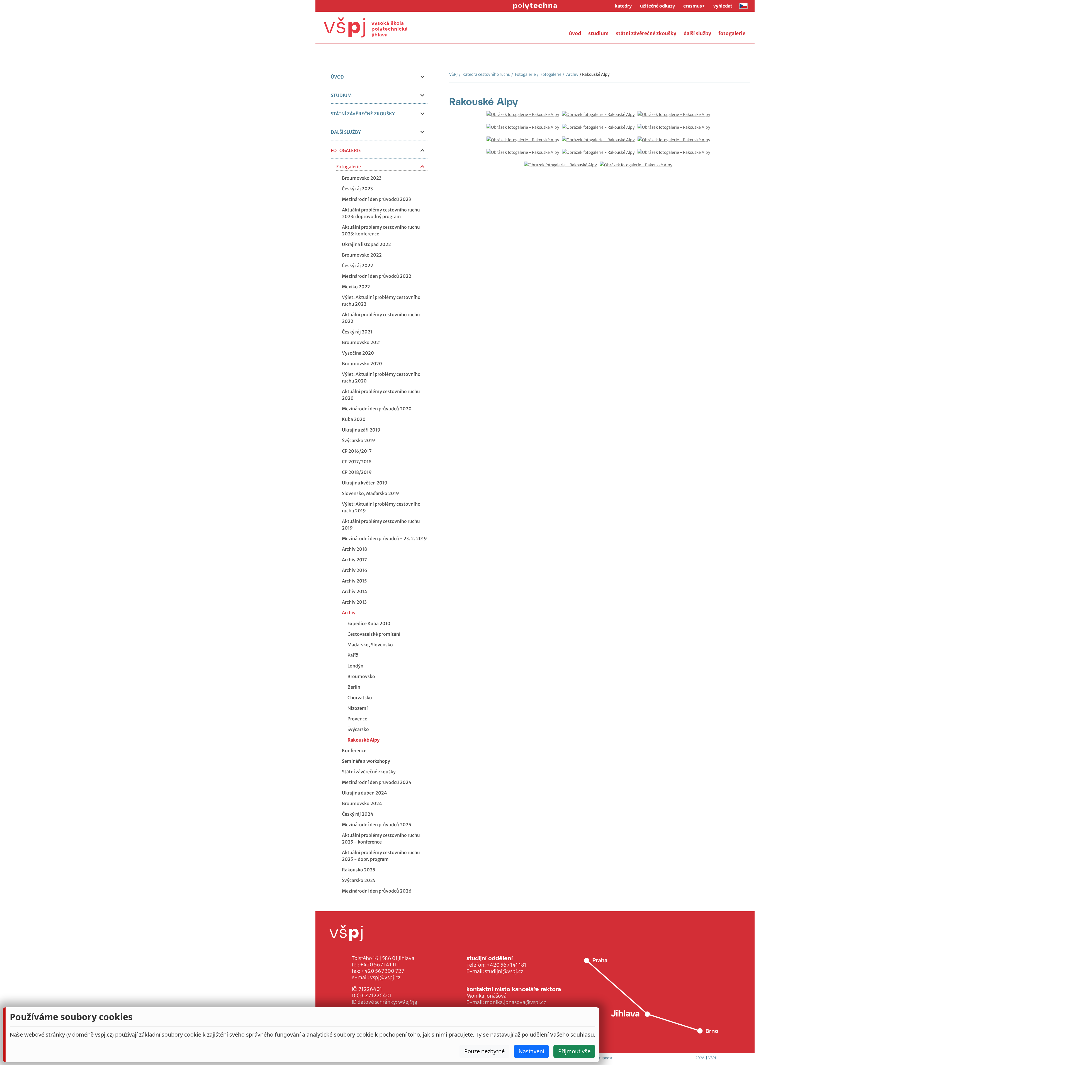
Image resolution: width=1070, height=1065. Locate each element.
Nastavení (531, 1051)
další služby (697, 33)
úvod (575, 33)
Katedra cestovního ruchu (484, 74)
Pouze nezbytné (484, 1051)
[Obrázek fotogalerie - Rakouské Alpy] (524, 117)
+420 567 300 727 (382, 971)
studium (598, 33)
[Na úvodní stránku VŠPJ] (365, 27)
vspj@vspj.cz (385, 977)
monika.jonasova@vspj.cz (515, 1002)
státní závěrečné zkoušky (646, 33)
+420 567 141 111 (379, 965)
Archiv (570, 74)
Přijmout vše (574, 1051)
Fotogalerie (523, 74)
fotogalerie (731, 33)
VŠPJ (453, 74)
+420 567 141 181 (506, 965)
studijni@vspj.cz (504, 971)
